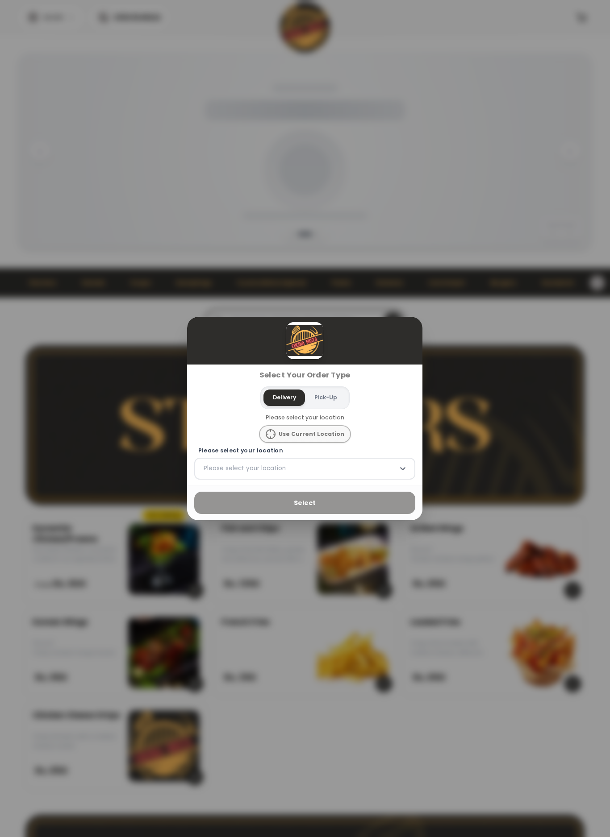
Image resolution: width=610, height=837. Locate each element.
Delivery (284, 397)
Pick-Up (325, 397)
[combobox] (204, 468)
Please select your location (240, 450)
